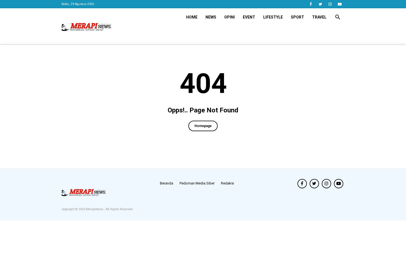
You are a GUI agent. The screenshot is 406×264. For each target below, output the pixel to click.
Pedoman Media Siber (197, 183)
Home (191, 17)
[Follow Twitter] (320, 4)
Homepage (203, 126)
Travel (319, 17)
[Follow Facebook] (311, 4)
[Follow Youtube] (340, 4)
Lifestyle (273, 17)
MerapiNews (95, 209)
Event (249, 17)
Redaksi (227, 183)
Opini (229, 17)
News (210, 17)
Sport (297, 17)
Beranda (166, 183)
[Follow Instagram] (330, 4)
